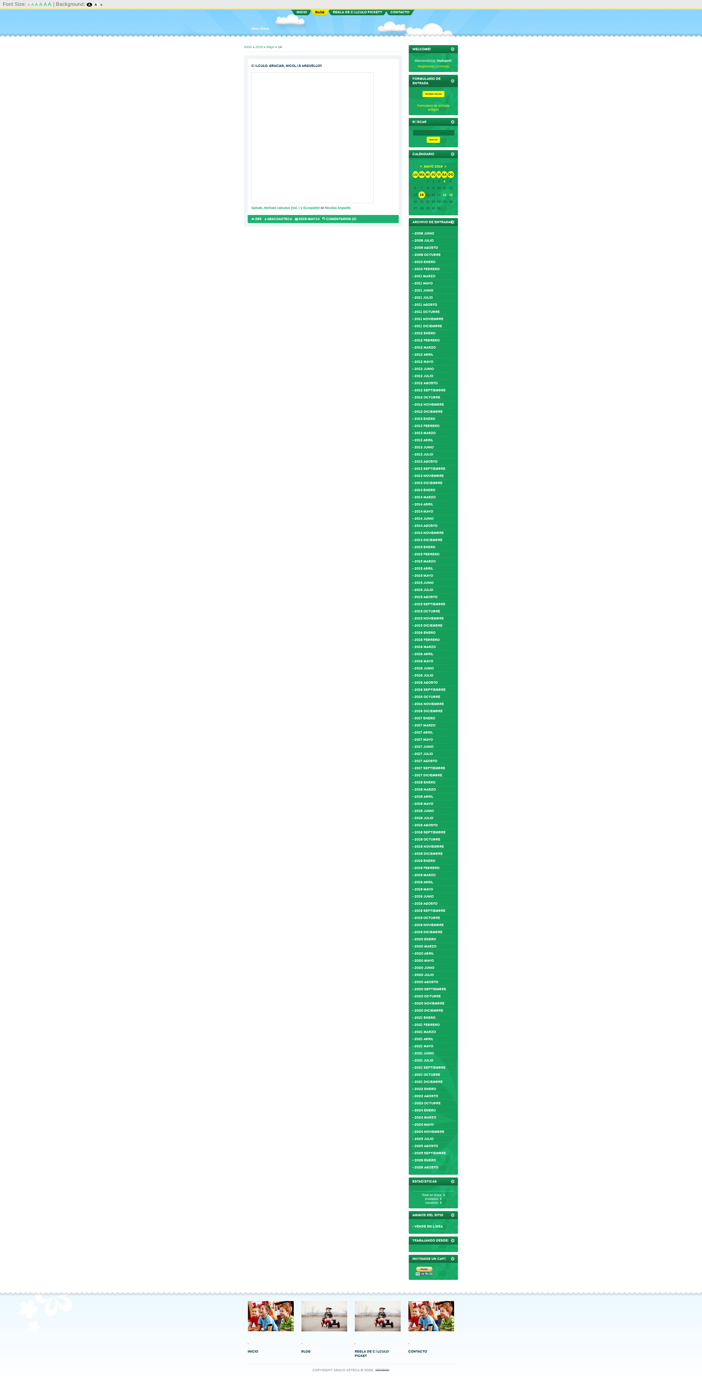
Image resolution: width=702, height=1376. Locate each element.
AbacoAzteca (279, 219)
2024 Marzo (425, 1117)
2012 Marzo (425, 347)
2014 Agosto (425, 526)
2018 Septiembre (430, 832)
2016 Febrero (427, 640)
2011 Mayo (423, 283)
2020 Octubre (427, 996)
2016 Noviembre (429, 704)
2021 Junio (424, 1053)
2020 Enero (425, 939)
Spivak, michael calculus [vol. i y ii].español (285, 208)
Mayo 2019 (433, 166)
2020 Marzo (425, 946)
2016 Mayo (423, 661)
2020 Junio (424, 968)
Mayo (270, 47)
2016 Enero (424, 633)
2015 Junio (424, 583)
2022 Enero (425, 1089)
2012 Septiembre (430, 390)
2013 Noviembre (429, 476)
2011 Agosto (425, 305)
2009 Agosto (426, 248)
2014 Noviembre (429, 533)
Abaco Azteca (260, 28)
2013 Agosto (425, 461)
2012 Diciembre (428, 411)
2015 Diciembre (428, 625)
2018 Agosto (426, 825)
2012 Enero (424, 333)
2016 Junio (424, 668)
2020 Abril (424, 953)
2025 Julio (424, 1139)
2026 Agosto (426, 1167)
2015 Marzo (425, 561)
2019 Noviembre (429, 925)
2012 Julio (423, 376)
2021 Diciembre (428, 1082)
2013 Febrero (426, 426)
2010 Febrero (427, 269)
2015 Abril (423, 568)
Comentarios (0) (341, 218)
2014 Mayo (423, 511)
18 (444, 195)
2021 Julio (423, 1060)
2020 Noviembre (429, 1003)
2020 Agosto (426, 982)
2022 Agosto (426, 1096)
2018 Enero (424, 782)
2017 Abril (423, 732)
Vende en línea (428, 1226)
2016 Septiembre (430, 690)
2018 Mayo (423, 804)
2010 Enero (424, 262)
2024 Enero (425, 1110)
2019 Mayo (423, 889)
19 (451, 195)
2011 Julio (423, 297)
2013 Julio (423, 454)
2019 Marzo (425, 875)
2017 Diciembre (428, 775)
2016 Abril (423, 654)
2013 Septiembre (429, 469)
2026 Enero (425, 1160)
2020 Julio (424, 975)
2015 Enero (424, 547)
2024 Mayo (424, 1124)
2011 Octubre (427, 312)
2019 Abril (423, 882)
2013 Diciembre (428, 483)
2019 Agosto (425, 903)
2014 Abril (423, 504)
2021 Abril (423, 1039)
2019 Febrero (426, 868)
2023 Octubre (427, 1103)
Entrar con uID (433, 94)
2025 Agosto (426, 1146)
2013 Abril (423, 440)
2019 (259, 47)
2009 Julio (424, 240)
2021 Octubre (427, 1075)
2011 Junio (423, 290)
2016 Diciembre (428, 711)
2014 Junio (424, 518)
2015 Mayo (423, 575)
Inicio (248, 47)
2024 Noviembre (429, 1132)
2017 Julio (423, 754)
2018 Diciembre (428, 854)
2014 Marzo (425, 497)
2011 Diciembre (428, 326)
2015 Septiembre (429, 604)
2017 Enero (424, 718)
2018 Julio (423, 818)
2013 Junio (424, 447)
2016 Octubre (427, 697)
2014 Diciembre (428, 540)
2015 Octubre (427, 611)
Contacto (417, 1351)
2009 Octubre (427, 255)
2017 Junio (423, 747)
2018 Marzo (425, 789)
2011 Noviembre (428, 319)
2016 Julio (423, 675)
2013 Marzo (425, 433)
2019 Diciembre (428, 932)
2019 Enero (424, 861)
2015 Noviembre (429, 618)
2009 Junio (424, 233)
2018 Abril (423, 796)
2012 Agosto (426, 383)
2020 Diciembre (428, 1010)
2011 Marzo (424, 276)
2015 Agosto (425, 597)
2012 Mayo (423, 362)
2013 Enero (424, 419)
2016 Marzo (425, 647)
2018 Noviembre (429, 846)
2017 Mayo (423, 739)
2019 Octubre (427, 918)
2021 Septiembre (430, 1067)
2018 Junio (424, 811)
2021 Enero (424, 1018)
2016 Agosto (426, 682)
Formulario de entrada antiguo (433, 107)
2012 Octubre (427, 397)
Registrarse (426, 66)
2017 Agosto (425, 761)
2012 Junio (424, 369)
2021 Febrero (427, 1025)
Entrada (443, 66)
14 (422, 195)
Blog (306, 1351)
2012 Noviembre (429, 404)
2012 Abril (423, 354)
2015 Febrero (426, 554)
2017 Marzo (424, 725)
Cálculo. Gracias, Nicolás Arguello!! (286, 66)
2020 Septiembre (430, 989)
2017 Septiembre (429, 768)
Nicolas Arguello (338, 208)
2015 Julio (423, 590)
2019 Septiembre (429, 911)
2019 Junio (424, 896)
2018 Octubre (427, 839)
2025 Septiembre (430, 1153)
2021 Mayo (423, 1046)
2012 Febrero (427, 340)
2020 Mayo (424, 960)
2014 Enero (424, 490)
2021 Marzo (425, 1032)
